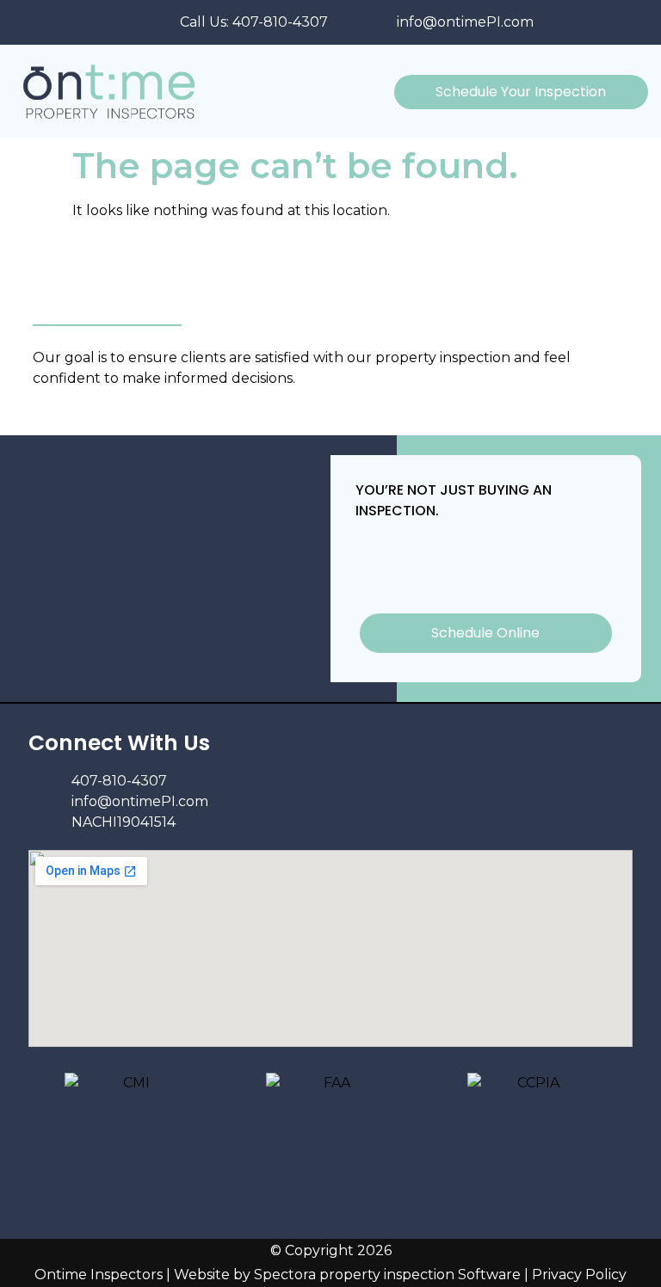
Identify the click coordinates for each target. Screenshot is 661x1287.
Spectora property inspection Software (387, 1274)
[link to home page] (124, 92)
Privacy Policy (579, 1274)
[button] (377, 91)
